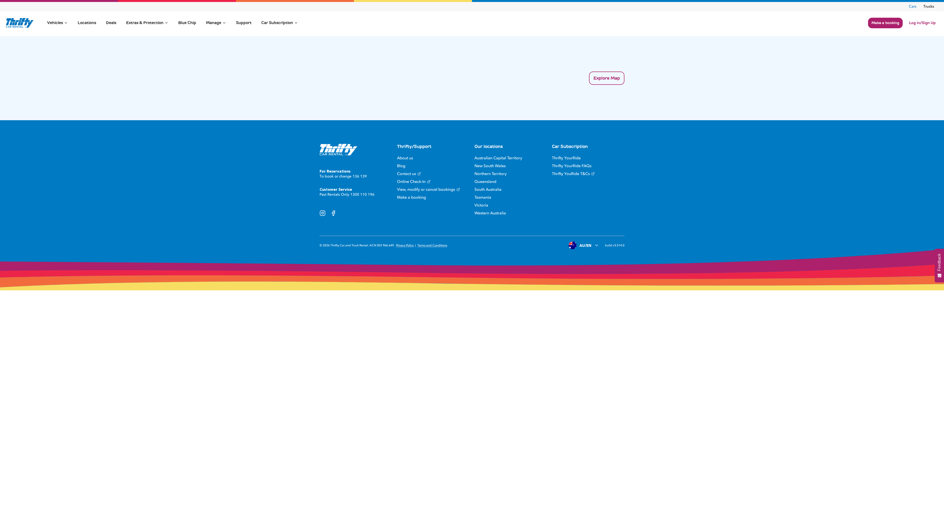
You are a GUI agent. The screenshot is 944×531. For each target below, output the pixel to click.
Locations (87, 22)
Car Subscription (277, 22)
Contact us (406, 174)
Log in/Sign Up (922, 23)
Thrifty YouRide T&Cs (571, 174)
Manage (213, 22)
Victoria (481, 205)
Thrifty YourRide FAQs (571, 166)
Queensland (485, 181)
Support (243, 22)
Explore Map (606, 78)
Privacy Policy (405, 245)
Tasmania (482, 197)
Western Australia (490, 213)
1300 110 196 (362, 194)
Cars (912, 6)
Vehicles (55, 22)
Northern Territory (490, 174)
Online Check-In (411, 181)
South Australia (488, 189)
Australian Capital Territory (498, 158)
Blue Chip (187, 22)
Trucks (928, 6)
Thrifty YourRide (566, 158)
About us (405, 158)
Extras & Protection (144, 22)
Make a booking (885, 23)
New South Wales (490, 166)
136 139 (360, 176)
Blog (401, 166)
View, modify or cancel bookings (426, 189)
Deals (111, 22)
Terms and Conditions (432, 245)
